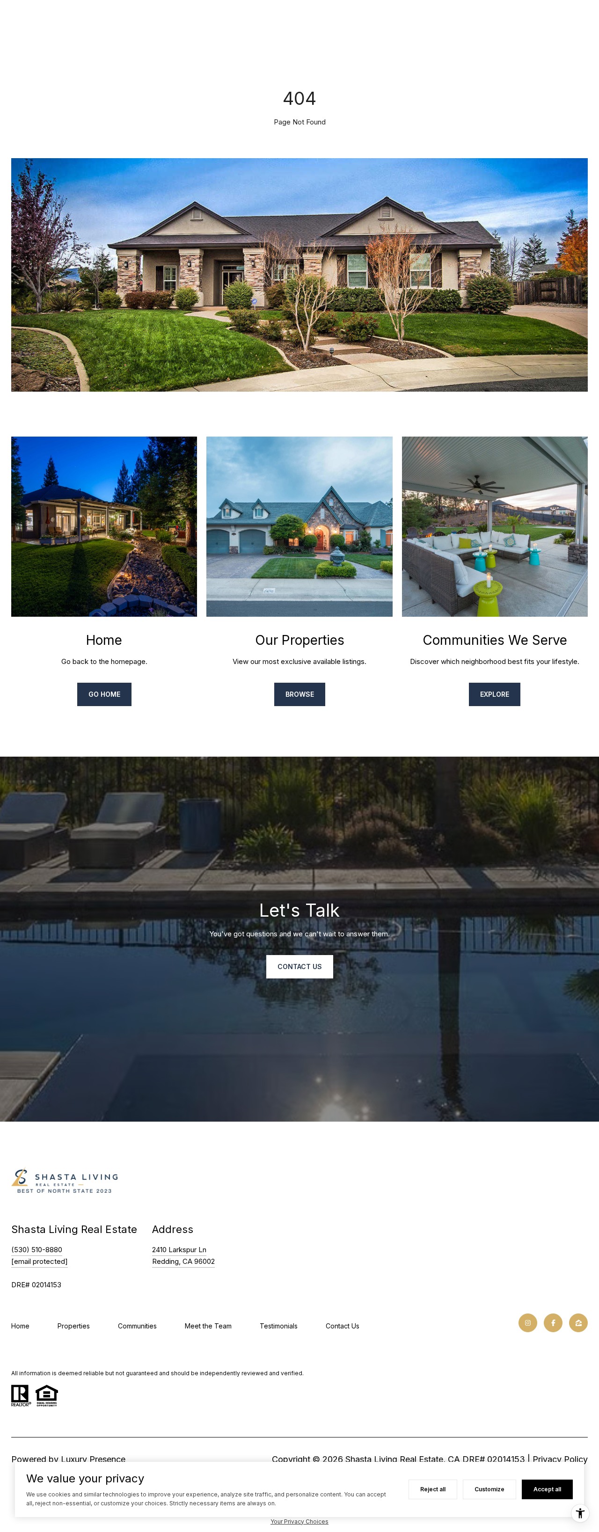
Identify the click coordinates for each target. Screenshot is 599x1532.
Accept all (547, 1489)
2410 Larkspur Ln (179, 1249)
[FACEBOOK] (553, 1322)
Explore (494, 694)
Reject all (433, 1489)
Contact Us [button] (300, 966)
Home (20, 1326)
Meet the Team (208, 1326)
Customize (489, 1489)
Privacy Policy (560, 1459)
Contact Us (342, 1326)
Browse (299, 694)
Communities (137, 1326)
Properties (74, 1326)
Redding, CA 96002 (183, 1261)
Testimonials (279, 1326)
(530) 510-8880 (36, 1249)
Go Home (104, 694)
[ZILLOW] (578, 1322)
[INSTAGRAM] (528, 1322)
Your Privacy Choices (299, 1521)
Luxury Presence (93, 1459)
